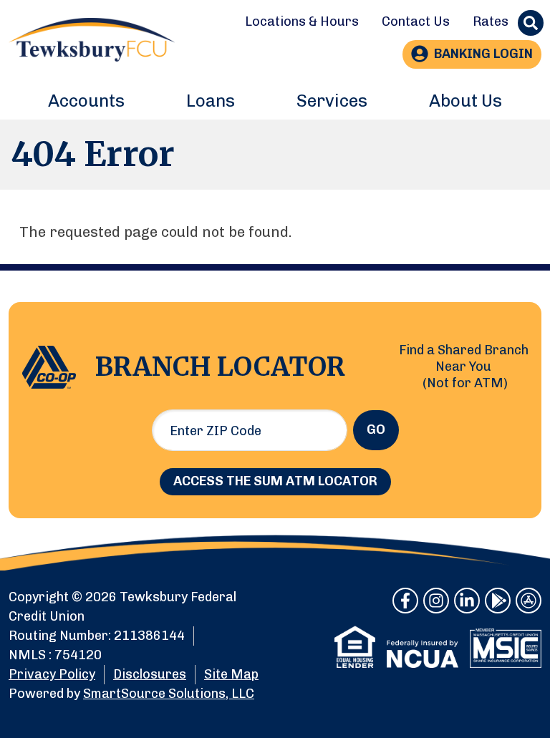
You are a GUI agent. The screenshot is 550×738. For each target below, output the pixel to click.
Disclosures (149, 674)
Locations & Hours (302, 21)
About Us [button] (465, 100)
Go (376, 429)
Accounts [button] (86, 100)
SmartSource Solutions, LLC (168, 693)
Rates (490, 21)
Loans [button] (210, 100)
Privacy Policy (52, 674)
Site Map (231, 674)
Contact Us (416, 21)
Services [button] (331, 100)
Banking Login (483, 54)
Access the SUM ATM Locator (275, 481)
